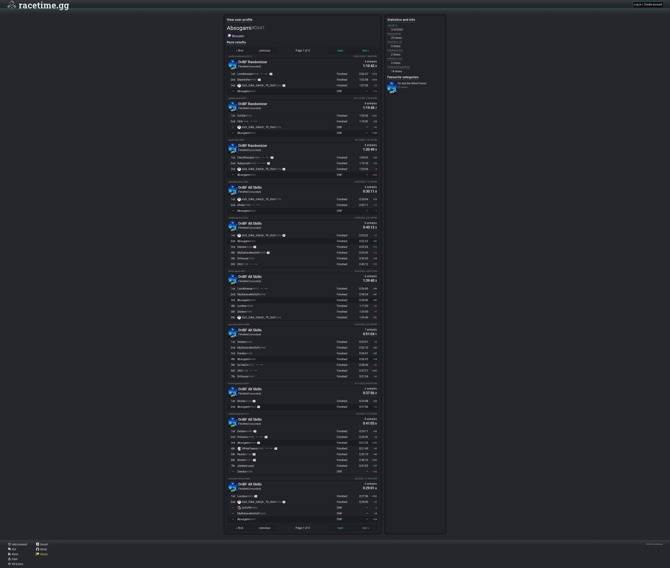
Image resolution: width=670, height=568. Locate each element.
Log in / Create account (648, 4)
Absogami (238, 36)
